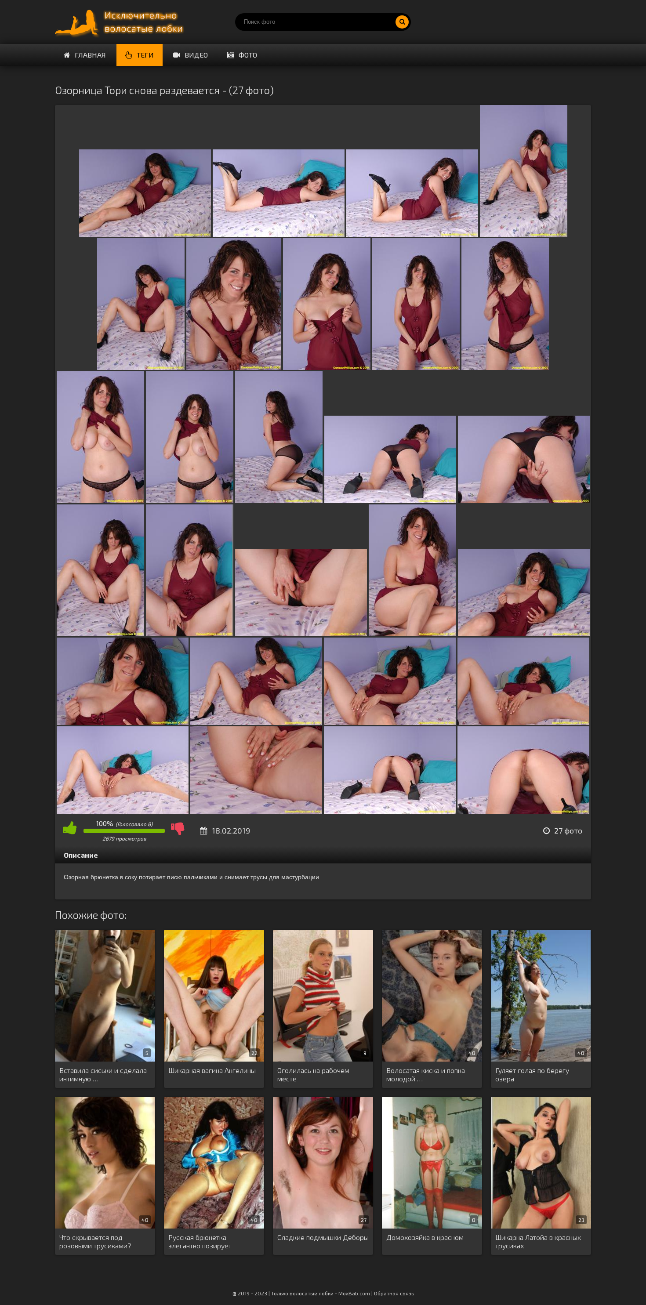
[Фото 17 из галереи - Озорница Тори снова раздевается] (301, 633)
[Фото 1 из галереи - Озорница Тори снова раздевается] (145, 234)
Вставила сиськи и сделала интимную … (103, 1074)
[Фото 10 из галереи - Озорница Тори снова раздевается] (100, 500)
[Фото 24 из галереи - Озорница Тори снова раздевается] (123, 811)
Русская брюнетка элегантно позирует (200, 1241)
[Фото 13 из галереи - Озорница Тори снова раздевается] (390, 500)
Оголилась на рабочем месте (313, 1074)
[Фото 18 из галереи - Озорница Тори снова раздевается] (412, 633)
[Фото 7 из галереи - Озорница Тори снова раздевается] (326, 367)
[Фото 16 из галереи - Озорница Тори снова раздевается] (189, 633)
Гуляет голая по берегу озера (532, 1074)
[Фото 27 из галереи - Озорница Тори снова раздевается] (523, 811)
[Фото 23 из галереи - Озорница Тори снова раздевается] (523, 722)
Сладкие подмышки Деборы (323, 1237)
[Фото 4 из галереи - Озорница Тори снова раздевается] (523, 234)
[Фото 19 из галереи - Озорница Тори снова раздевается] (524, 633)
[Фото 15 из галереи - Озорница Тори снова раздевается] (100, 633)
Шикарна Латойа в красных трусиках (538, 1241)
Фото (248, 55)
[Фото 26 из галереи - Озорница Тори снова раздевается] (390, 811)
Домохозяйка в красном (425, 1237)
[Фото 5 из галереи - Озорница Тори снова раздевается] (141, 367)
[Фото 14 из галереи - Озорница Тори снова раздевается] (524, 500)
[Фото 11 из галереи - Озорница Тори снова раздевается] (189, 500)
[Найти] (402, 22)
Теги (145, 55)
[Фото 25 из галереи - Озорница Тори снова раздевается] (256, 811)
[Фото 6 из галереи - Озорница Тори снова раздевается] (233, 367)
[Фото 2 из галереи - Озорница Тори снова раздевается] (279, 234)
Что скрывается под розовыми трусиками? (95, 1241)
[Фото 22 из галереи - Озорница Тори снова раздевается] (390, 722)
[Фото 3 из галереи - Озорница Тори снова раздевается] (412, 234)
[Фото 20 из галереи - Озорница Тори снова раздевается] (123, 722)
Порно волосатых (121, 22)
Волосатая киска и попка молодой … (425, 1074)
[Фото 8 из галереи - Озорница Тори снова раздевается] (416, 367)
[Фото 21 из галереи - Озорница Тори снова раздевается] (256, 722)
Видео (196, 55)
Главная (90, 55)
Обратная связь (394, 1293)
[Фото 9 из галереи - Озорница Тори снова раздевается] (505, 367)
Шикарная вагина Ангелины (212, 1070)
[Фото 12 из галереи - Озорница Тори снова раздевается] (279, 500)
